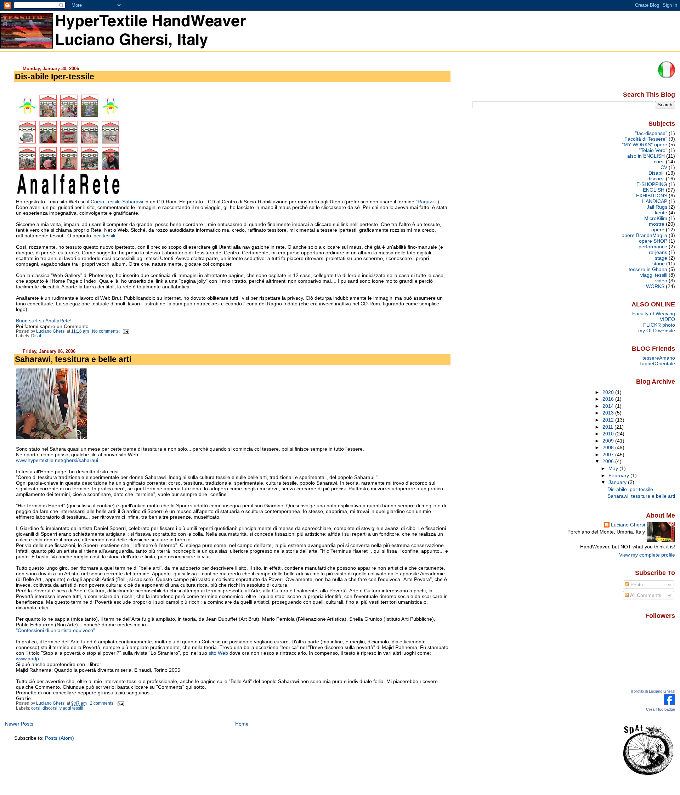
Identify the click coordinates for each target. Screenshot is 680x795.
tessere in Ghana (648, 269)
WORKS (655, 286)
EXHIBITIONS (651, 195)
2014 (608, 406)
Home (242, 724)
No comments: (106, 331)
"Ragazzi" (426, 201)
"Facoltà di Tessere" (645, 139)
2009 (608, 441)
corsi (35, 708)
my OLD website (656, 330)
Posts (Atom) (59, 738)
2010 (608, 433)
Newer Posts (19, 724)
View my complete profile (647, 555)
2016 (608, 399)
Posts (636, 584)
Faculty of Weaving (653, 313)
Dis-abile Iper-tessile (54, 76)
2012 (608, 420)
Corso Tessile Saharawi (117, 201)
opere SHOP (653, 241)
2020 (608, 392)
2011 (608, 427)
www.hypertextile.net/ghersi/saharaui (57, 460)
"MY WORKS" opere (644, 144)
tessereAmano (658, 358)
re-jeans (658, 252)
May (613, 468)
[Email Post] (125, 331)
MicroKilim (655, 218)
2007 (608, 454)
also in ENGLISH (646, 156)
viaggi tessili (71, 708)
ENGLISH (653, 190)
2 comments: (102, 703)
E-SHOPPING (651, 184)
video (661, 280)
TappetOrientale (657, 363)
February (619, 475)
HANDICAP (654, 201)
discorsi (49, 708)
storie (658, 263)
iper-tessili (103, 235)
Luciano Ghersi (628, 525)
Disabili (38, 336)
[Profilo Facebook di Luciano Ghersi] (669, 703)
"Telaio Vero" (653, 150)
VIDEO (667, 319)
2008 (608, 447)
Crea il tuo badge (660, 709)
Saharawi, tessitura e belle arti (73, 359)
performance (653, 246)
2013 (608, 413)
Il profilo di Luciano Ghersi (653, 691)
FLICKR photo (659, 325)
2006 (608, 461)
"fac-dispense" (651, 133)
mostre (656, 224)
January (618, 482)
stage (661, 258)
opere (657, 229)
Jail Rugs (657, 207)
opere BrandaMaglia (644, 235)
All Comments (645, 595)
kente (661, 212)
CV (664, 167)
